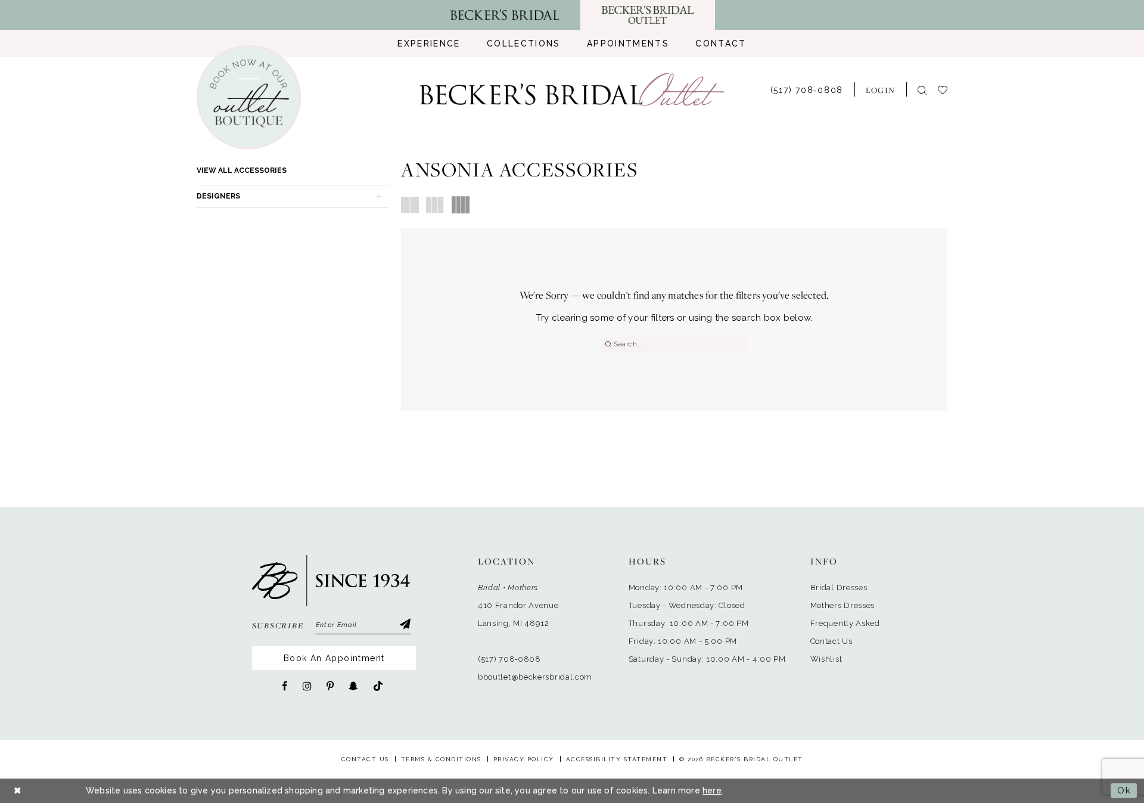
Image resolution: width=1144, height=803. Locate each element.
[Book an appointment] (248, 97)
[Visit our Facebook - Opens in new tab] (285, 686)
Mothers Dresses (842, 605)
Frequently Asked (845, 623)
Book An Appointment (334, 658)
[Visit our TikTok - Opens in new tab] (378, 686)
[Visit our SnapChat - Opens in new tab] (353, 686)
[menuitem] (429, 43)
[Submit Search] (608, 344)
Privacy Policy (523, 759)
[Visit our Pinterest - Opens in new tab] (330, 686)
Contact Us (831, 641)
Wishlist (826, 659)
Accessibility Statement (617, 759)
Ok (1124, 790)
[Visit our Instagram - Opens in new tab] (307, 686)
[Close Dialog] (18, 790)
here (712, 790)
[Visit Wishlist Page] (948, 89)
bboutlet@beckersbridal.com (535, 676)
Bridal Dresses (839, 587)
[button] (880, 89)
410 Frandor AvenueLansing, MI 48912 (518, 614)
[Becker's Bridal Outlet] (572, 89)
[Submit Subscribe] (404, 625)
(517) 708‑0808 (509, 659)
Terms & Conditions (441, 759)
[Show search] (922, 89)
